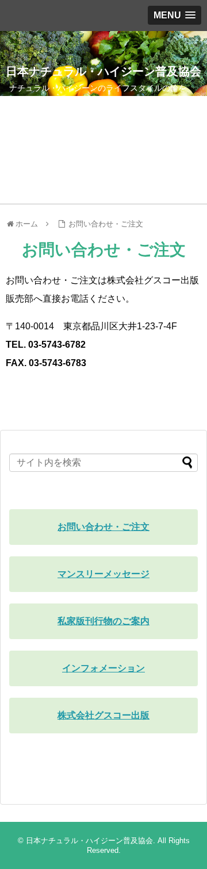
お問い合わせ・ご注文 (105, 224)
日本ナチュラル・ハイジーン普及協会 (103, 71)
